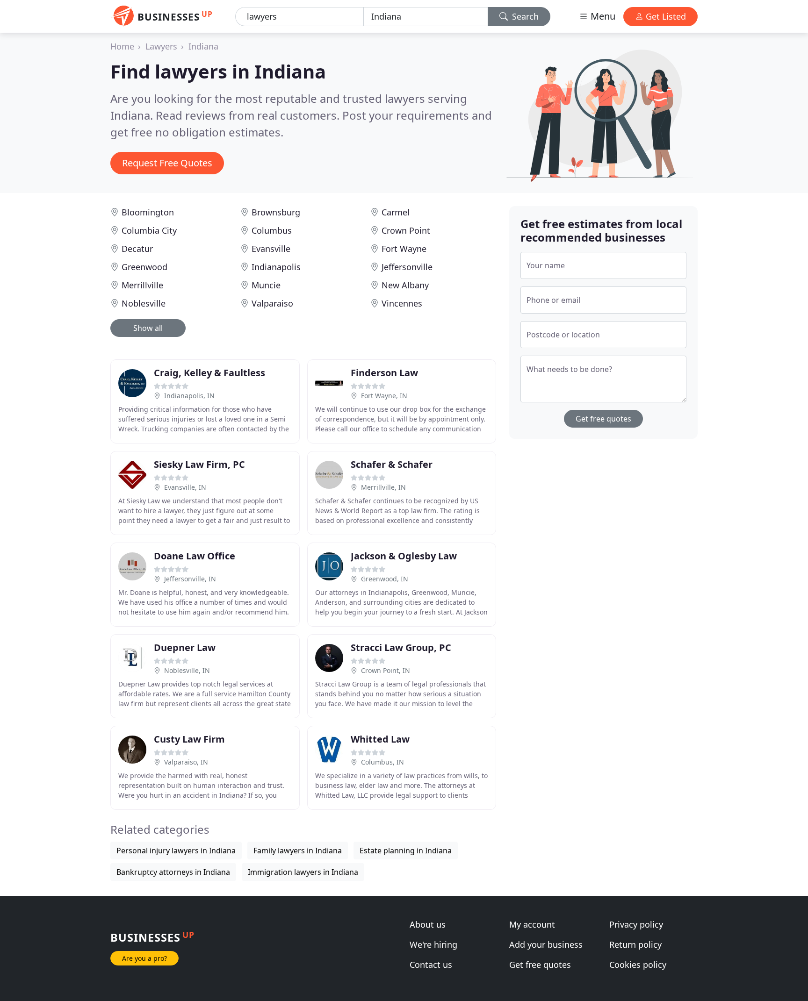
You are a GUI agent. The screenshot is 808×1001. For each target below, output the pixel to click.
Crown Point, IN (385, 670)
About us (428, 924)
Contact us (431, 964)
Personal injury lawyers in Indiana (176, 850)
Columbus (272, 230)
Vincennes (402, 303)
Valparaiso (272, 303)
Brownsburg (276, 212)
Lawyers (161, 46)
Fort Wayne (404, 248)
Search (524, 16)
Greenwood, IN (384, 578)
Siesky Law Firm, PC (199, 464)
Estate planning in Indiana (406, 850)
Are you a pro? (144, 958)
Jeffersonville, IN (190, 578)
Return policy (635, 944)
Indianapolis (276, 266)
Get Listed (664, 16)
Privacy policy (636, 924)
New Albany (405, 285)
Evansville (271, 248)
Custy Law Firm (189, 739)
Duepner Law (185, 647)
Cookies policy (637, 964)
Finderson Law (384, 372)
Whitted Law (380, 739)
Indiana (203, 46)
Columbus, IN (382, 762)
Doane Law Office (194, 556)
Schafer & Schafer (392, 464)
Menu (601, 16)
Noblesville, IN (187, 670)
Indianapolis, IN (189, 395)
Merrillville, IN (383, 487)
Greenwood (144, 266)
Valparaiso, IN (186, 762)
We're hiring (433, 944)
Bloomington (148, 212)
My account (532, 924)
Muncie (266, 285)
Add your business (546, 944)
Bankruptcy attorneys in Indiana (173, 872)
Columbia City (149, 230)
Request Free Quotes (167, 163)
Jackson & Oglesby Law (404, 556)
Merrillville (142, 285)
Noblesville (144, 303)
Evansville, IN (185, 487)
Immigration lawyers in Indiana (303, 872)
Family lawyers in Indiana (297, 850)
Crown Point (406, 230)
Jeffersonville (407, 266)
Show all (148, 328)
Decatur (137, 248)
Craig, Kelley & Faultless (209, 372)
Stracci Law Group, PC (401, 647)
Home (122, 46)
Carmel (396, 212)
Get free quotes (603, 419)
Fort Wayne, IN (384, 395)
